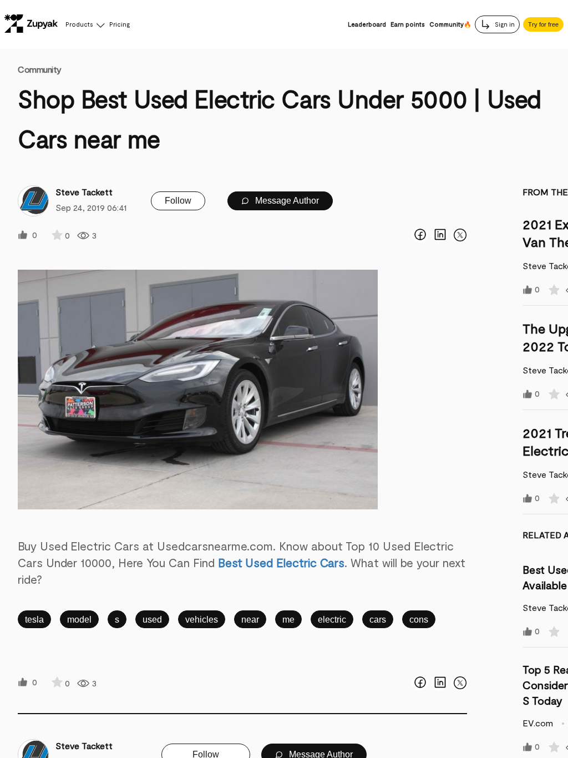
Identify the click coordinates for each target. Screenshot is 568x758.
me (288, 619)
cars (377, 619)
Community (40, 69)
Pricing (119, 24)
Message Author (286, 200)
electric (332, 619)
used (152, 619)
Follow (178, 200)
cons (418, 619)
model (79, 619)
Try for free (543, 24)
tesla (34, 619)
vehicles (201, 619)
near (250, 619)
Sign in (504, 24)
